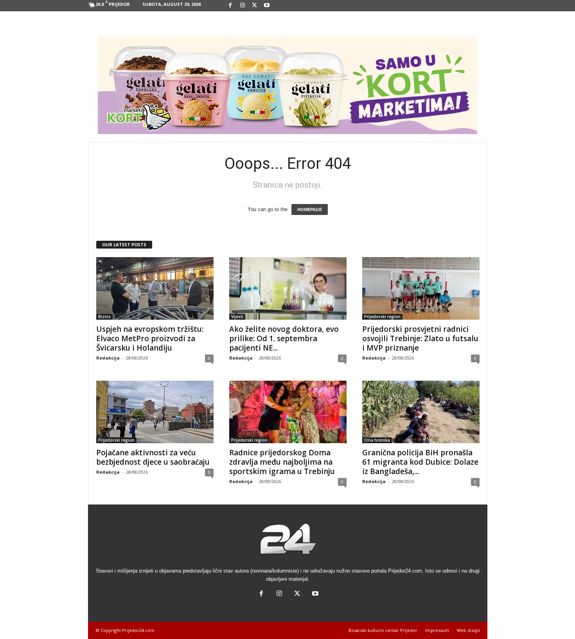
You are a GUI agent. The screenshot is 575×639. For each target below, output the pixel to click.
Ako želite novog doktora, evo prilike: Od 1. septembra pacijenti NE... (284, 338)
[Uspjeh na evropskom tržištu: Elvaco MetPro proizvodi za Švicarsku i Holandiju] (155, 288)
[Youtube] (266, 5)
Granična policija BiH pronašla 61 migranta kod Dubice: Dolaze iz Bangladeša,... (420, 461)
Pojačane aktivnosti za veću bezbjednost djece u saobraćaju (153, 457)
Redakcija (108, 358)
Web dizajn (468, 630)
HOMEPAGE (309, 209)
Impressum (437, 630)
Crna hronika (377, 440)
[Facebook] (230, 5)
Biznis (104, 316)
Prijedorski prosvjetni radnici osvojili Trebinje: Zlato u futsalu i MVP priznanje (420, 338)
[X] (254, 5)
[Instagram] (242, 5)
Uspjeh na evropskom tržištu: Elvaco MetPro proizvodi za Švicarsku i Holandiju (149, 338)
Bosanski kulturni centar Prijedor (383, 630)
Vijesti (237, 316)
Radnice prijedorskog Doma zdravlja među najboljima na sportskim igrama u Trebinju (282, 461)
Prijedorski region (382, 316)
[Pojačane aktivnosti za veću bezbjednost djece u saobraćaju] (155, 412)
